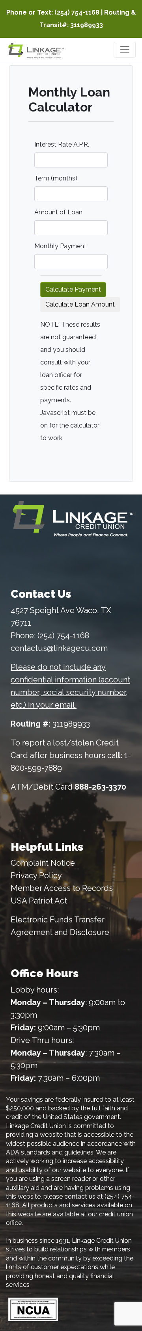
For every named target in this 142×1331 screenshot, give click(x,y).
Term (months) (55, 178)
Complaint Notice (43, 863)
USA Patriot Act (39, 900)
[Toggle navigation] (125, 50)
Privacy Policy (36, 875)
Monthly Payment (60, 246)
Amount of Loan (58, 212)
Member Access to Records (62, 888)
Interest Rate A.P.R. (61, 144)
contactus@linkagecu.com (59, 648)
